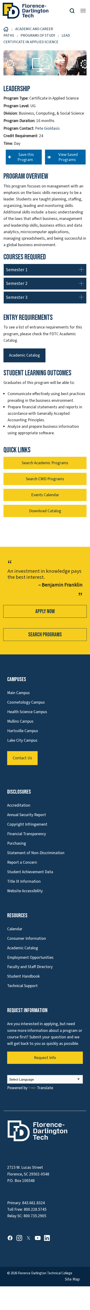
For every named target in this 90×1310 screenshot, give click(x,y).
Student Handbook (23, 976)
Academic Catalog (24, 355)
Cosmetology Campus (26, 702)
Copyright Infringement (27, 824)
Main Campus (18, 693)
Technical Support (22, 986)
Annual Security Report (26, 815)
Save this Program (25, 157)
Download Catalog (45, 511)
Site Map (72, 1279)
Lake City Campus (22, 740)
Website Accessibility (25, 891)
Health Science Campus (27, 712)
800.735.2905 (35, 1216)
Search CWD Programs (45, 479)
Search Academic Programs (45, 463)
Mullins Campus (20, 721)
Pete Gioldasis (47, 128)
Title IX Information (24, 881)
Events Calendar (45, 495)
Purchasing (16, 843)
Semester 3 (16, 297)
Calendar (14, 929)
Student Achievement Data (30, 872)
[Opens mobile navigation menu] (83, 11)
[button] (73, 11)
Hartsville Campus (22, 731)
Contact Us (22, 758)
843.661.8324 (33, 1203)
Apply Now (45, 611)
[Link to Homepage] (35, 10)
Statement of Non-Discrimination (35, 853)
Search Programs (45, 634)
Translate (45, 1088)
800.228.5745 (35, 1209)
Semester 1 (16, 270)
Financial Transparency (26, 834)
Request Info (45, 1058)
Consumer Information (26, 938)
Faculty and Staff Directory (30, 967)
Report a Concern (22, 862)
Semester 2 (16, 283)
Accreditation (18, 805)
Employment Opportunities (30, 957)
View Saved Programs (67, 157)
